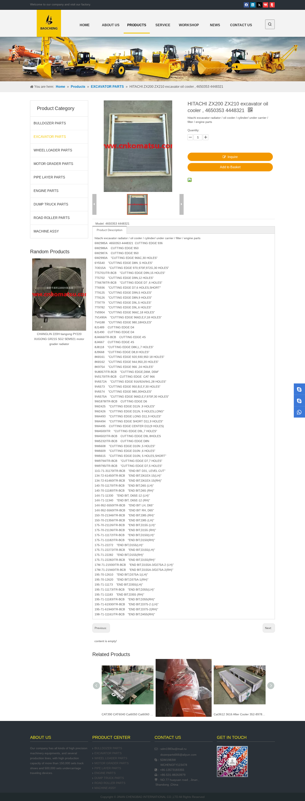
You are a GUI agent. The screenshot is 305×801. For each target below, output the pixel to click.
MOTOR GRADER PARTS (53, 164)
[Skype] (299, 389)
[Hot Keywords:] (270, 24)
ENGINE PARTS (46, 191)
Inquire (233, 157)
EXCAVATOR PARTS (50, 136)
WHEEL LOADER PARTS (53, 150)
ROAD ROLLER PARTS (52, 218)
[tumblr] (272, 4)
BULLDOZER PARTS (50, 123)
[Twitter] (259, 4)
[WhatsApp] (299, 412)
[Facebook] (246, 4)
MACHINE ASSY (46, 231)
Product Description (109, 230)
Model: (99, 223)
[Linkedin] (252, 4)
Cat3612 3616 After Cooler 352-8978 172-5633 (184, 714)
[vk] (265, 4)
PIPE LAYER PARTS (49, 177)
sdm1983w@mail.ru (173, 748)
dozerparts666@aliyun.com (178, 754)
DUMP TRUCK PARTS (51, 204)
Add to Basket (230, 167)
